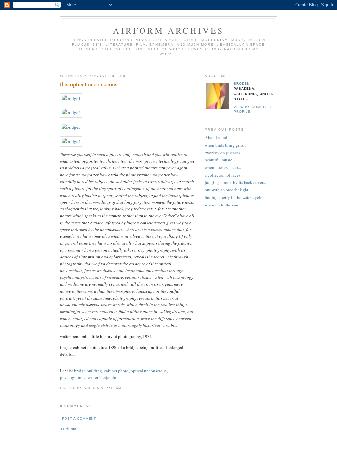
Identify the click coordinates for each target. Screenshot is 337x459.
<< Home (68, 428)
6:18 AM (114, 388)
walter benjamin (102, 377)
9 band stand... (217, 137)
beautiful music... (220, 160)
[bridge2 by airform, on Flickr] (71, 112)
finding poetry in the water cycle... (235, 197)
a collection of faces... (224, 175)
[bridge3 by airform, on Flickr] (71, 127)
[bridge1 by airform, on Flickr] (71, 98)
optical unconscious (149, 371)
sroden (242, 83)
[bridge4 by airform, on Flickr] (71, 141)
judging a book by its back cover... (235, 182)
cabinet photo (116, 371)
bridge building (88, 371)
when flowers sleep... (223, 167)
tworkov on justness (222, 153)
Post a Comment (79, 418)
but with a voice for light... (228, 190)
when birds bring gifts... (225, 145)
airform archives (168, 30)
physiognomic (73, 377)
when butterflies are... (223, 205)
